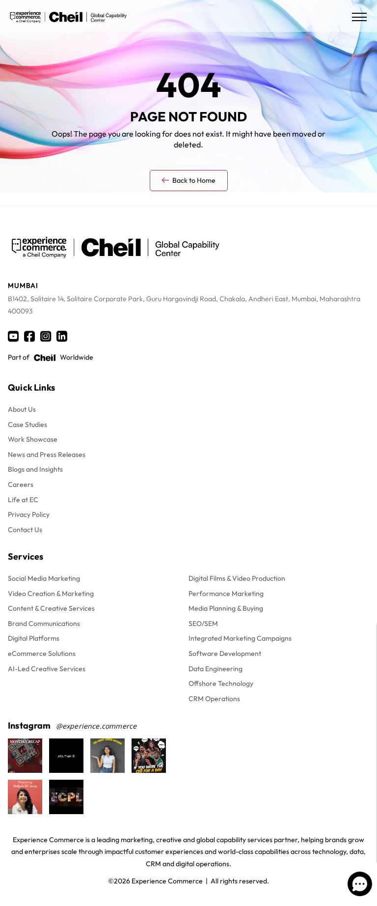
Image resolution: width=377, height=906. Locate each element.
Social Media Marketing (44, 578)
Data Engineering (215, 668)
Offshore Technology (220, 683)
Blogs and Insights (35, 469)
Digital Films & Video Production (236, 578)
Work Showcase (32, 439)
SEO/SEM (203, 623)
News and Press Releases (46, 454)
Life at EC (23, 499)
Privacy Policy (29, 514)
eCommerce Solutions (42, 653)
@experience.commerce (96, 726)
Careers (20, 484)
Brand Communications (44, 623)
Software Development (224, 653)
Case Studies (27, 424)
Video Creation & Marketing (51, 593)
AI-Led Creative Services (46, 668)
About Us (22, 409)
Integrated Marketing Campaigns (240, 638)
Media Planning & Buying (225, 608)
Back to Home (193, 180)
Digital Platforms (33, 638)
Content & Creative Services (51, 608)
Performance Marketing (226, 593)
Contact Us (25, 529)
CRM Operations (214, 698)
